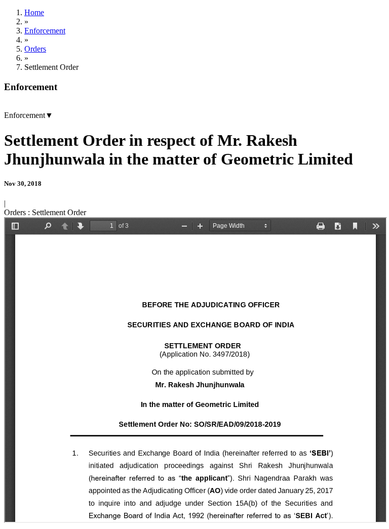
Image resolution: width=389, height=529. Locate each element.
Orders (35, 49)
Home (34, 12)
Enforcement (44, 30)
